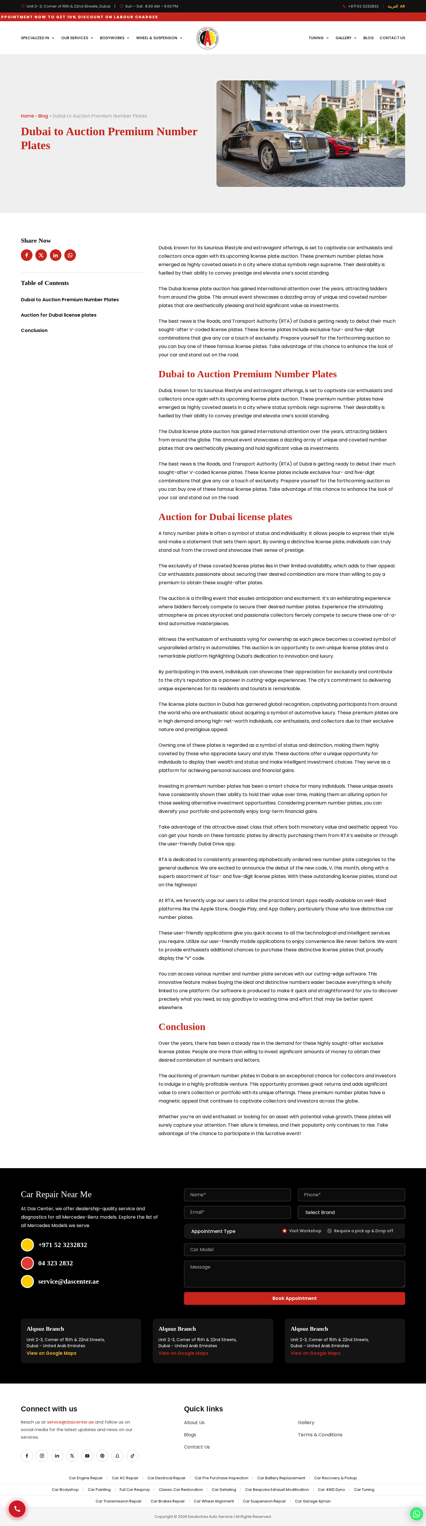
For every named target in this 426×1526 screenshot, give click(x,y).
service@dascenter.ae (70, 1422)
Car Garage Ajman (313, 1501)
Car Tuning (364, 1489)
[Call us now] (17, 1508)
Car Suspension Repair (264, 1501)
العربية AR (396, 6)
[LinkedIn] (57, 1456)
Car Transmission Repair (119, 1501)
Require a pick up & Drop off (363, 1231)
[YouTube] (87, 1456)
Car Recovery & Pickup (335, 1478)
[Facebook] (27, 1456)
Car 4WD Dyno (331, 1489)
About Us (194, 1422)
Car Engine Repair (86, 1478)
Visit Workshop (305, 1231)
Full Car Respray (135, 1489)
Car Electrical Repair (167, 1478)
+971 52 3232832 (363, 6)
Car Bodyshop (65, 1489)
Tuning (317, 38)
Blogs (190, 1434)
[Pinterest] (102, 1456)
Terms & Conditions (320, 1434)
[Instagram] (42, 1456)
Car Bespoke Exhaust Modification (277, 1489)
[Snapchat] (117, 1456)
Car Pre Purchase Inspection (221, 1478)
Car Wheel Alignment (214, 1501)
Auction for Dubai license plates (59, 315)
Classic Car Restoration (181, 1489)
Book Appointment (294, 1298)
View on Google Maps (52, 1353)
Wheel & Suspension (157, 38)
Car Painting (99, 1489)
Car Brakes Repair (168, 1501)
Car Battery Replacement (281, 1478)
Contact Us (392, 38)
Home (27, 116)
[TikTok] (132, 1456)
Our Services (75, 38)
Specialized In (35, 38)
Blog (368, 38)
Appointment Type (213, 1231)
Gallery (344, 38)
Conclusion (34, 330)
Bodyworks (112, 38)
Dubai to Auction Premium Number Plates (70, 299)
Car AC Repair (125, 1478)
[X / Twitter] (72, 1456)
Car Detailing (224, 1489)
